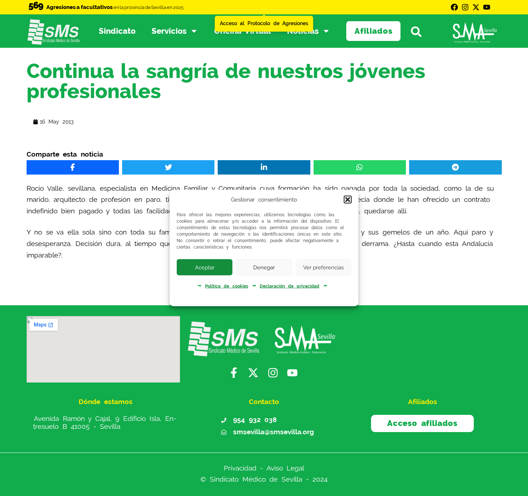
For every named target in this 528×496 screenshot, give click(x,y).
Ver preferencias (323, 267)
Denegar (264, 267)
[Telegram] (455, 167)
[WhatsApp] (360, 167)
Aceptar (204, 267)
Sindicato (117, 31)
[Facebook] (454, 7)
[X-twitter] (476, 7)
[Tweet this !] (168, 167)
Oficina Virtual (242, 31)
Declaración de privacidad (289, 286)
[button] (347, 199)
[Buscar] (420, 31)
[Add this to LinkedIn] (264, 167)
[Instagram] (465, 7)
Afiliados (374, 31)
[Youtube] (486, 7)
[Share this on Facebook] (73, 167)
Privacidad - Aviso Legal (264, 468)
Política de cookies (226, 286)
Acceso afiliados (422, 423)
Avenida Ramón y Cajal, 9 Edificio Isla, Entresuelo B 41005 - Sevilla (104, 422)
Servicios (169, 31)
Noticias (303, 31)
